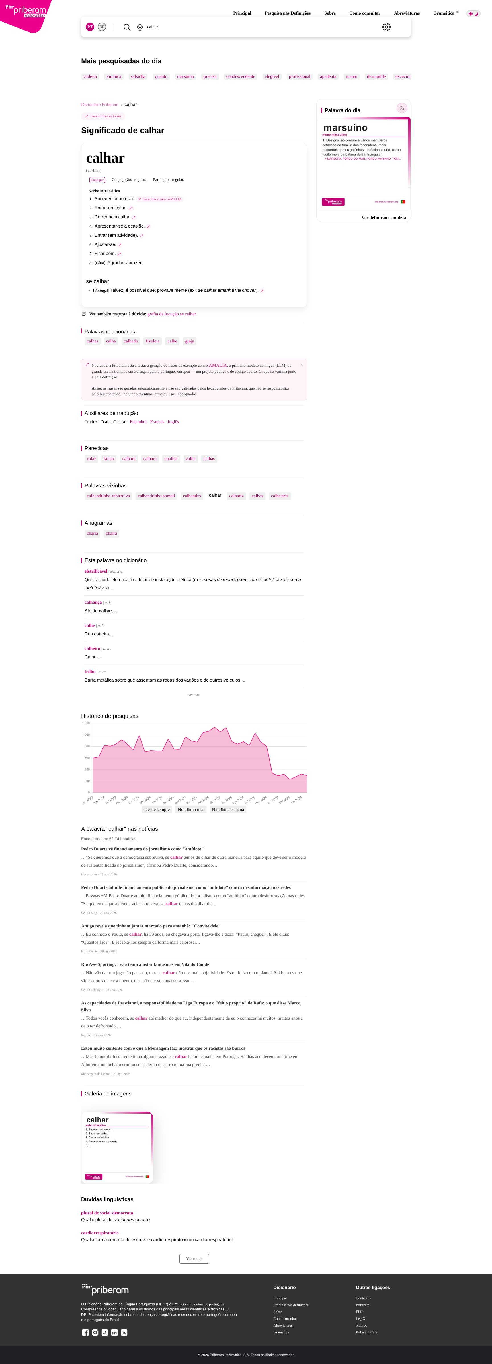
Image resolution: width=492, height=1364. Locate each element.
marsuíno (185, 76)
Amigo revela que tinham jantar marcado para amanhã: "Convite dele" (151, 926)
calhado (131, 341)
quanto (161, 76)
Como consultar (364, 13)
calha (111, 341)
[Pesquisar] (126, 27)
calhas (92, 341)
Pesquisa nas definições (291, 1305)
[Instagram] (95, 1335)
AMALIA (218, 365)
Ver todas (194, 1259)
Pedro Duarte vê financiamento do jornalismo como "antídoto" (142, 849)
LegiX (360, 1318)
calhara (150, 458)
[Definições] (386, 27)
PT (90, 27)
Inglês (173, 421)
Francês (157, 421)
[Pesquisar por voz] (139, 27)
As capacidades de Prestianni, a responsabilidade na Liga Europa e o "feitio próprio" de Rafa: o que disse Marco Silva (190, 1006)
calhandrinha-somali (156, 496)
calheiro (92, 648)
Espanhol (138, 421)
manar (351, 76)
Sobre (330, 13)
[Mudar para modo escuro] (473, 13)
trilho (90, 671)
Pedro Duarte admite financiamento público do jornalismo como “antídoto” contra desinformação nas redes (186, 887)
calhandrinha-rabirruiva (108, 496)
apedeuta (328, 76)
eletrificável (96, 571)
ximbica (113, 76)
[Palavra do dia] (402, 108)
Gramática (444, 13)
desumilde (376, 76)
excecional (405, 76)
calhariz (236, 496)
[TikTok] (105, 1335)
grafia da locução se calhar (171, 314)
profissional (300, 76)
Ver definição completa (384, 217)
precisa (210, 76)
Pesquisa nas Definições (288, 13)
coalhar (171, 458)
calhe (172, 341)
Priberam (363, 1305)
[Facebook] (85, 1335)
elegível (272, 76)
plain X (361, 1325)
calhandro (192, 496)
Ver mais (194, 695)
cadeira (90, 76)
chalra (111, 533)
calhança (93, 602)
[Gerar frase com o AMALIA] (131, 208)
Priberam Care (366, 1332)
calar (91, 458)
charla (92, 533)
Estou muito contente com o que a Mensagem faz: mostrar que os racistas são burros (163, 1048)
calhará (128, 458)
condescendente (240, 76)
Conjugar (97, 180)
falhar (109, 458)
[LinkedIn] (114, 1335)
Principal (242, 13)
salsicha (138, 76)
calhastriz (279, 496)
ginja (189, 341)
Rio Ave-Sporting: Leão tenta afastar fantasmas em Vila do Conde (145, 964)
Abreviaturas (407, 13)
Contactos (363, 1298)
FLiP (359, 1312)
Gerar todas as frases (106, 116)
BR (101, 27)
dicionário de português (201, 1304)
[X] (124, 1335)
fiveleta (152, 341)
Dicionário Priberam (99, 104)
